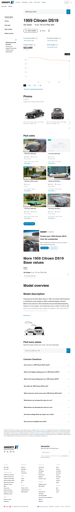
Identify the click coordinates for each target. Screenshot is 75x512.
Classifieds (23, 469)
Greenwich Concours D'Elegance (45, 497)
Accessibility (51, 506)
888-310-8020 (41, 486)
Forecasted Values (62, 431)
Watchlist (10, 6)
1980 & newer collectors (9, 474)
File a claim (6, 469)
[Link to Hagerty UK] (10, 506)
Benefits (40, 472)
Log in (67, 2)
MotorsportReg (24, 491)
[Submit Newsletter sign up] (69, 452)
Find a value (4, 6)
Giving (57, 482)
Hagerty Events (42, 491)
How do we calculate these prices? (33, 89)
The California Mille (43, 495)
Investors (58, 480)
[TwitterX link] (7, 451)
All (21, 482)
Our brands (58, 472)
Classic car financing (8, 491)
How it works (24, 472)
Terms (57, 491)
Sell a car (23, 471)
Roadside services (43, 484)
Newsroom (58, 476)
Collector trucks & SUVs (9, 478)
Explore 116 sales (29, 223)
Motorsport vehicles (8, 484)
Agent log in (6, 501)
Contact (57, 478)
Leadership (58, 471)
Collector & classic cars (9, 476)
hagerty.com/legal (40, 433)
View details (27, 163)
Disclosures (57, 506)
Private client (6, 488)
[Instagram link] (10, 451)
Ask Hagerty (41, 471)
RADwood (41, 501)
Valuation (40, 469)
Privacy (62, 506)
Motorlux (40, 499)
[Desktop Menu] (71, 2)
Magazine (41, 476)
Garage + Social (24, 487)
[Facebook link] (4, 451)
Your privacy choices (44, 506)
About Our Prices (41, 430)
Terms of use (67, 506)
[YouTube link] (13, 451)
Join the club (41, 467)
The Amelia (41, 493)
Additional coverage (8, 493)
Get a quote (44, 247)
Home (57, 467)
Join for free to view (29, 40)
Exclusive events (42, 478)
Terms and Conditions (45, 457)
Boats (5, 486)
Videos (22, 478)
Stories (22, 480)
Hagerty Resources (25, 489)
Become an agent (7, 499)
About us (58, 469)
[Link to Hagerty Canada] (7, 506)
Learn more (53, 247)
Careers (58, 474)
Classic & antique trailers (9, 480)
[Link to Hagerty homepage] (11, 447)
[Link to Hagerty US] (4, 506)
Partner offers (42, 474)
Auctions (23, 467)
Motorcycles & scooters (9, 482)
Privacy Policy (65, 455)
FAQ (57, 488)
